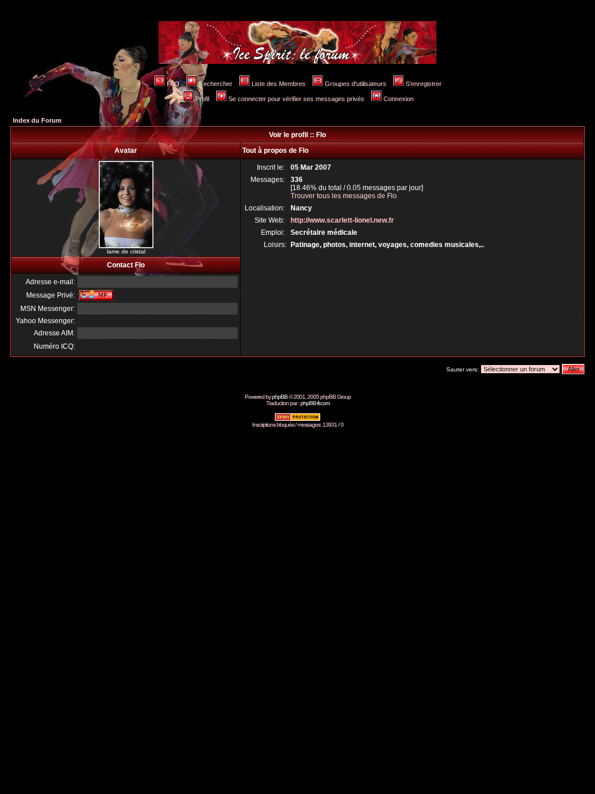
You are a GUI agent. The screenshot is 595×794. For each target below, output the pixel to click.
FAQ (173, 83)
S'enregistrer (424, 83)
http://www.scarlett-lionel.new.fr (342, 220)
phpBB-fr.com (314, 403)
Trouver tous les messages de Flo (344, 196)
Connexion (398, 98)
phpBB (280, 397)
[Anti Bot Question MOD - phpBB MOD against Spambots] (297, 419)
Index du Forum (37, 120)
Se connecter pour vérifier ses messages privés (296, 98)
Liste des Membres (279, 83)
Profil (202, 98)
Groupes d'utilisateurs (355, 83)
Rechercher (215, 83)
